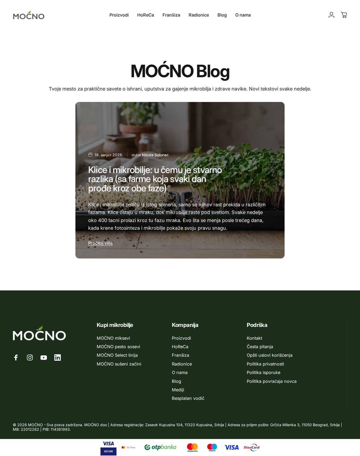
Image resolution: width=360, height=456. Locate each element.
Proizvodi (181, 338)
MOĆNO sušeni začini (119, 364)
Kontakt (254, 338)
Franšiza (180, 355)
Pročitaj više (100, 243)
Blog (176, 381)
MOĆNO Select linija (117, 355)
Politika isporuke (263, 372)
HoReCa (180, 346)
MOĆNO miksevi (113, 338)
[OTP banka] (160, 447)
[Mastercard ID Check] (128, 447)
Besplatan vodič (188, 398)
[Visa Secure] (108, 447)
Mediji (178, 389)
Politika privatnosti (265, 364)
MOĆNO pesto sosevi (118, 346)
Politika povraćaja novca (272, 381)
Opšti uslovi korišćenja (270, 355)
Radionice (182, 364)
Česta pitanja (260, 346)
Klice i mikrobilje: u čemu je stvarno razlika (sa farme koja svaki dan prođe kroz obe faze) (155, 179)
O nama (180, 372)
